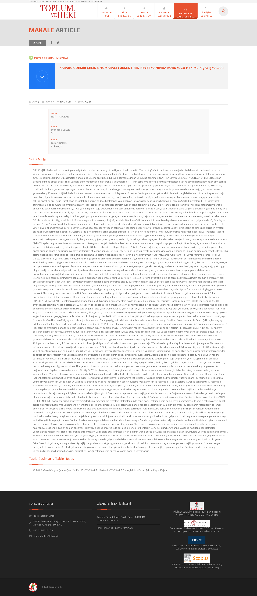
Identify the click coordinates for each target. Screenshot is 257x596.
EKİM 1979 (66, 102)
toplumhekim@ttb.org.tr (46, 536)
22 (52, 102)
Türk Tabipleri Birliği (44, 515)
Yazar (54, 113)
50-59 (88, 102)
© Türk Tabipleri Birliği (52, 587)
